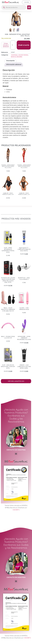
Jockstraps (14, 55)
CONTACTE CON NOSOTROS (16, 450)
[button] (29, 7)
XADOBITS (16, 510)
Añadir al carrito (23, 45)
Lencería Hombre (23, 55)
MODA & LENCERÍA (16, 57)
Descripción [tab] (10, 60)
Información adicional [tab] (13, 64)
